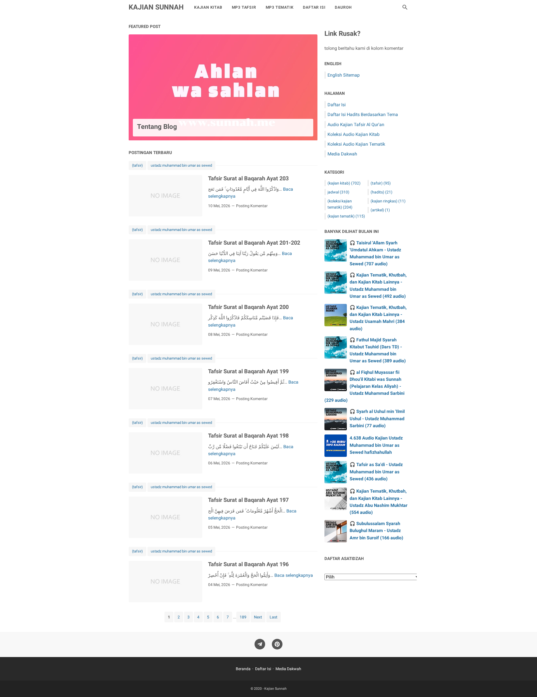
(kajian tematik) (346, 216)
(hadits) (381, 192)
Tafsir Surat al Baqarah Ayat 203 (248, 178)
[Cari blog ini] (405, 7)
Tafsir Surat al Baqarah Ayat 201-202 (254, 242)
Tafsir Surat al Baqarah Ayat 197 (248, 500)
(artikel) (380, 210)
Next (258, 617)
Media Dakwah (342, 154)
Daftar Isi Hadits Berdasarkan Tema (363, 114)
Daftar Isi (314, 7)
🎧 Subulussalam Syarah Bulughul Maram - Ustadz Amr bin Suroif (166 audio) (376, 530)
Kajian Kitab (208, 7)
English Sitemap (344, 75)
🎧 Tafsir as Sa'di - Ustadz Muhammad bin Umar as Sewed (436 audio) (376, 471)
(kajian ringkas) (388, 201)
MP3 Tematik (280, 7)
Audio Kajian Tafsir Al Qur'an (356, 124)
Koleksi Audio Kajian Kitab (354, 134)
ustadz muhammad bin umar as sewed (181, 165)
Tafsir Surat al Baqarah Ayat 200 (248, 307)
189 (243, 617)
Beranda (243, 669)
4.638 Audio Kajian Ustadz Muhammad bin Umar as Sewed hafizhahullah (376, 445)
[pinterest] (277, 644)
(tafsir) (137, 165)
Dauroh (343, 7)
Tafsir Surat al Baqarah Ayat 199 (248, 371)
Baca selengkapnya (293, 575)
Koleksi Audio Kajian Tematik (356, 144)
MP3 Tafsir (244, 7)
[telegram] (260, 644)
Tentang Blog (157, 127)
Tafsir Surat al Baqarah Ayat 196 (248, 564)
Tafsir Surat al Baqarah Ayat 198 (248, 435)
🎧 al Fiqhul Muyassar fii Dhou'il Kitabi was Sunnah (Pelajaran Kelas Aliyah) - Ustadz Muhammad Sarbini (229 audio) (364, 386)
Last (273, 617)
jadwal (338, 192)
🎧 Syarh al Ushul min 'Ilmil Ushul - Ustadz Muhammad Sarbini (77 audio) (377, 418)
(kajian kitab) (344, 183)
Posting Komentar (252, 206)
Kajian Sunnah (156, 7)
